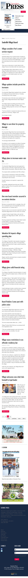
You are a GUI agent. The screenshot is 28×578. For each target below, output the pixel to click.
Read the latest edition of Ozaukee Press (11, 479)
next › (19, 418)
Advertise (18, 19)
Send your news (19, 23)
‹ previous (14, 418)
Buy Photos (18, 25)
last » (24, 418)
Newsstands (19, 21)
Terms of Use (4, 539)
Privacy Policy (4, 540)
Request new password (20, 555)
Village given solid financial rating (13, 267)
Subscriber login (20, 15)
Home (3, 38)
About (17, 17)
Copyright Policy (4, 537)
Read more (6, 79)
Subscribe (3, 534)
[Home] (14, 9)
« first (8, 418)
